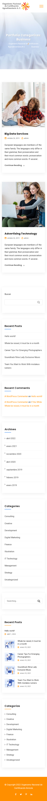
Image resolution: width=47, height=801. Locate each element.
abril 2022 (11, 438)
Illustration (9, 551)
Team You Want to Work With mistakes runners (28, 681)
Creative (8, 523)
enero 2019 (11, 485)
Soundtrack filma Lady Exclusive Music (22, 357)
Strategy (8, 572)
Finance (8, 544)
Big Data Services (16, 134)
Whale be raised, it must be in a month (22, 343)
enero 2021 (11, 446)
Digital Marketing (12, 537)
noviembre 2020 (13, 454)
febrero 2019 (12, 477)
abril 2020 (11, 462)
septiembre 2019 (14, 469)
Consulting (9, 516)
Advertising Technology (21, 233)
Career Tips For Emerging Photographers (23, 350)
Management (10, 565)
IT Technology (11, 558)
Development (11, 530)
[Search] (37, 601)
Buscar (8, 294)
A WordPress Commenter (16, 396)
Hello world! (10, 336)
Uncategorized (11, 579)
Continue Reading (13, 165)
